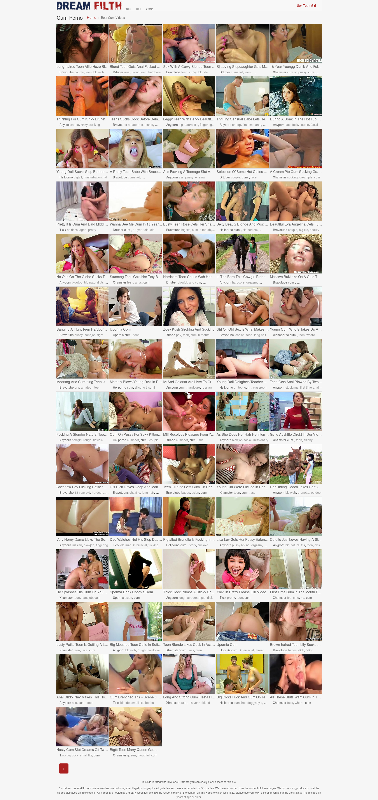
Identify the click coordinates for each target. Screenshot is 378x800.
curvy (193, 72)
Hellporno (66, 177)
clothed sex (250, 229)
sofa (130, 387)
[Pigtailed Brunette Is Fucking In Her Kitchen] (189, 516)
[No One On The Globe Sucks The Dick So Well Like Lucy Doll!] (82, 254)
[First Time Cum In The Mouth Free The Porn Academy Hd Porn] (295, 569)
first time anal (252, 124)
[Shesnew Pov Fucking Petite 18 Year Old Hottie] (82, 464)
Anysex (65, 124)
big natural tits (188, 124)
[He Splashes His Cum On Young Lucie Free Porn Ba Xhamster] (82, 569)
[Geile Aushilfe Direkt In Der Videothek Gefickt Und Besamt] (295, 411)
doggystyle (254, 702)
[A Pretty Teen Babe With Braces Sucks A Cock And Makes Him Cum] (135, 149)
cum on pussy (296, 72)
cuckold (203, 545)
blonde (203, 72)
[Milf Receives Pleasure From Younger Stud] (189, 411)
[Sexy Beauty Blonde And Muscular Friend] (242, 201)
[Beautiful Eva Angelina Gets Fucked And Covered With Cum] (295, 201)
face (254, 177)
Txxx (63, 229)
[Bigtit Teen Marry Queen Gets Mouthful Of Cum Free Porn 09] (135, 727)
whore (310, 335)
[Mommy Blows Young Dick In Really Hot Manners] (135, 359)
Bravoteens (121, 492)
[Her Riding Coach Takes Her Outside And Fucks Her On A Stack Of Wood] (295, 464)
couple (79, 72)
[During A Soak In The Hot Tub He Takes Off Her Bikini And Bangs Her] (295, 96)
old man (125, 545)
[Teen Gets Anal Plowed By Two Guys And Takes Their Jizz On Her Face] (295, 359)
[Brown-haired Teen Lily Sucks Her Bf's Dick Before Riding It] (295, 621)
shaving (135, 492)
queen (131, 755)
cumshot (237, 72)
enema (200, 177)
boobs (149, 702)
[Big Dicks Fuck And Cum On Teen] (242, 674)
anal (127, 72)
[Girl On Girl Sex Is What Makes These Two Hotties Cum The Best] (242, 306)
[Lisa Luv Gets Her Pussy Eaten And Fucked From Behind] (242, 516)
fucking (153, 545)
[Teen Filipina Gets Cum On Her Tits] (189, 464)
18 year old (141, 229)
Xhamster (279, 72)
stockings (291, 387)
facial (314, 124)
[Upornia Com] (135, 306)
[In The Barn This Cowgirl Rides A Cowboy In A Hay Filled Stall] (242, 254)
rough (87, 440)
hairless (72, 229)
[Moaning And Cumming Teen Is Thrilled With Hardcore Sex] (82, 359)
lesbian (240, 335)
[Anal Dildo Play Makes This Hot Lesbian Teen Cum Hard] (82, 674)
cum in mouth (201, 229)
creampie (305, 177)
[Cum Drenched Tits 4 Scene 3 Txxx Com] (135, 674)
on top (236, 124)
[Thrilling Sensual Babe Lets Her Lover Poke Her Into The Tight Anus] (242, 96)
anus (138, 282)
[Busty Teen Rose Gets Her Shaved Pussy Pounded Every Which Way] (189, 201)
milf (154, 387)
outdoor (316, 492)
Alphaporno (281, 335)
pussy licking (241, 545)
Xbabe (170, 335)
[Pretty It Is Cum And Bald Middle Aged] (82, 201)
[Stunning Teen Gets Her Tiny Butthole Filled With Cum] (135, 254)
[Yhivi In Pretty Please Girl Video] (242, 569)
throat (260, 650)
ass (181, 177)
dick (317, 545)
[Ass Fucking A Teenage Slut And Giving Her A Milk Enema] (189, 149)
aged (82, 229)
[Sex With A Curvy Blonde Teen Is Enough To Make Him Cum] (189, 43)
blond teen (139, 72)
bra (77, 387)
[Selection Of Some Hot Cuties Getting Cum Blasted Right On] (242, 149)
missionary (260, 440)
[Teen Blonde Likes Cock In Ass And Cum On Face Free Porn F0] (189, 621)
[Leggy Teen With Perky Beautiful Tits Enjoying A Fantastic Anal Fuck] (189, 96)
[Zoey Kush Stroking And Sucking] (189, 306)
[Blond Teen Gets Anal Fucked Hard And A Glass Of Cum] (135, 43)
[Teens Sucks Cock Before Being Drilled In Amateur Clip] (135, 96)
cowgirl (77, 440)
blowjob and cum (189, 282)
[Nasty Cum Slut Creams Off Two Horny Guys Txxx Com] (82, 727)
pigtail (78, 177)
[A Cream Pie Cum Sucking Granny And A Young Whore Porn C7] (295, 149)
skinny (308, 440)
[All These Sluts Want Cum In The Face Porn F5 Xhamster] (295, 674)
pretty (92, 229)
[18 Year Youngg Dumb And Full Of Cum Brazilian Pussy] (295, 43)
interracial (140, 545)
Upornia (118, 335)
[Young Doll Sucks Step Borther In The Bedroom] (82, 149)
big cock (72, 755)
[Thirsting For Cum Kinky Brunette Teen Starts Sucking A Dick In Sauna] (82, 96)
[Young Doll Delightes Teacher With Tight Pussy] (242, 359)
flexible (98, 440)
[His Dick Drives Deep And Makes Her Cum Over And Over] (135, 464)
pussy (189, 177)
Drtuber (118, 72)
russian (207, 387)
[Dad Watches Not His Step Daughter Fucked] (135, 516)
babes (185, 492)
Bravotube (67, 72)
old (152, 229)
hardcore (154, 72)
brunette (303, 492)
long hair (260, 335)
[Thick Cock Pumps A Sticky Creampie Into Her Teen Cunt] (189, 569)
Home (91, 17)
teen (89, 72)
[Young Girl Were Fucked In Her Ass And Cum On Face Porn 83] (242, 464)
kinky (84, 124)
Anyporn (172, 124)
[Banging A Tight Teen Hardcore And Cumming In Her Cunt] (82, 306)
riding (309, 650)
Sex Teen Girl (306, 5)
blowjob (98, 72)
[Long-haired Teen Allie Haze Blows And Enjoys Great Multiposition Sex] (82, 43)
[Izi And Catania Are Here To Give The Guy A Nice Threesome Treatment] (189, 359)
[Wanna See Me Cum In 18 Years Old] (135, 201)
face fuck (291, 124)
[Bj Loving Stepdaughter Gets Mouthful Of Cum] (242, 43)
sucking (94, 124)
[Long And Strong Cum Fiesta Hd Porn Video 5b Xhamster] (189, 674)
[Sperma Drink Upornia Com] (135, 569)
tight (100, 335)
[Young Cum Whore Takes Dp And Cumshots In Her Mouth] (295, 306)
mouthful (144, 755)
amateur (134, 124)
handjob (90, 335)
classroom (260, 387)
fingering (206, 124)
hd (105, 177)
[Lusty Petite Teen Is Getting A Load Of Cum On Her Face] (82, 621)
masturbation (93, 177)
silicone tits (142, 387)
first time (293, 597)
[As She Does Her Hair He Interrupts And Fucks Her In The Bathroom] (242, 411)
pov (178, 335)
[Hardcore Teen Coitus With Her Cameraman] (189, 254)
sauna (74, 124)
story (192, 545)
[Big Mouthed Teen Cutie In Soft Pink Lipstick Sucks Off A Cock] (135, 621)
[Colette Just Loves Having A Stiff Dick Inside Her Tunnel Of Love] (295, 516)
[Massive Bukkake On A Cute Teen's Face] (295, 254)
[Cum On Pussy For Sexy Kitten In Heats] (135, 411)
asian (195, 492)
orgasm (251, 282)
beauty (314, 229)
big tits (185, 229)
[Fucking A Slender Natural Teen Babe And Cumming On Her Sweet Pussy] (82, 411)
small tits (137, 702)
